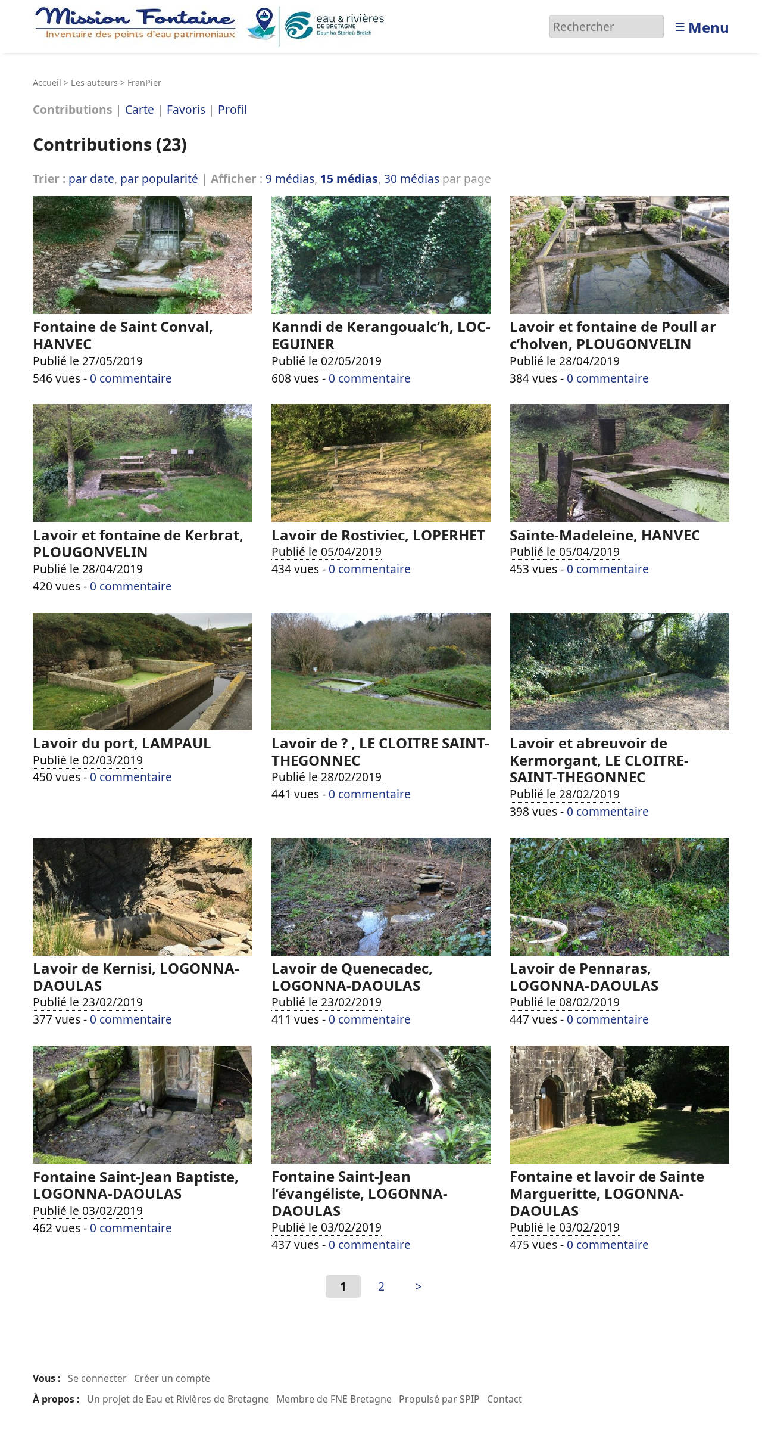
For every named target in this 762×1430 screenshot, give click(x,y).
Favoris (186, 110)
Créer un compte (172, 1378)
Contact (504, 1399)
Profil (232, 110)
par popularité (159, 178)
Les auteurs (94, 82)
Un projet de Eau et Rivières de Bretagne (178, 1399)
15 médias (349, 178)
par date (91, 178)
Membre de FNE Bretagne (334, 1399)
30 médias (411, 178)
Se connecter (97, 1378)
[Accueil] (213, 25)
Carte (139, 110)
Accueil (47, 82)
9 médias (290, 178)
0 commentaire (131, 378)
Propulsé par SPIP (439, 1399)
